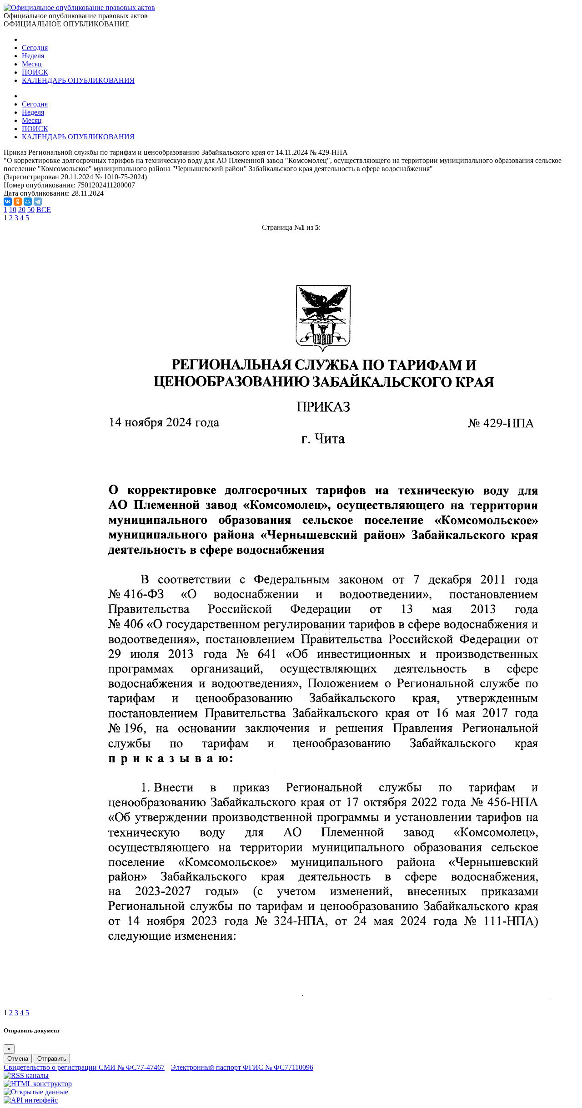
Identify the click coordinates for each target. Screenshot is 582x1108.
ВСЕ (43, 209)
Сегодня (35, 47)
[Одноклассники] (18, 201)
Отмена (17, 1058)
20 (21, 209)
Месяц (32, 64)
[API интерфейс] (31, 1100)
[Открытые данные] (36, 1092)
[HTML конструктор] (38, 1084)
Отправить (51, 1058)
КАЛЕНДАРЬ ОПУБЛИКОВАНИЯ (78, 80)
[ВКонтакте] (8, 201)
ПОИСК (35, 72)
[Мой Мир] (28, 201)
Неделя (33, 56)
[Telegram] (38, 201)
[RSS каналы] (26, 1075)
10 (12, 209)
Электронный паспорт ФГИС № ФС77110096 (242, 1067)
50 (31, 209)
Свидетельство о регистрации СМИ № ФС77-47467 (84, 1067)
